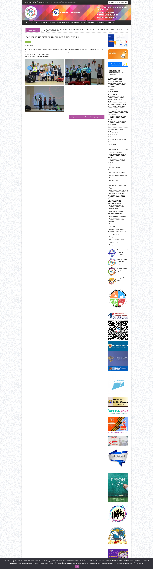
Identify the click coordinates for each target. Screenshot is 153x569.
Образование (113, 91)
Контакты (111, 22)
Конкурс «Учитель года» (122, 279)
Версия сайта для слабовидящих (118, 2)
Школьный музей (113, 242)
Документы (112, 89)
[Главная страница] (26, 22)
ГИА (31, 22)
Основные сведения (115, 78)
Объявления (101, 22)
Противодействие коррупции (117, 216)
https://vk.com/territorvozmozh (108, 14)
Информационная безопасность (118, 175)
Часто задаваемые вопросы (117, 239)
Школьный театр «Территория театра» (122, 261)
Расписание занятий (78, 22)
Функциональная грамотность (117, 237)
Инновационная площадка (116, 172)
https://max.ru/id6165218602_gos (107, 17)
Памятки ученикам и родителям (118, 190)
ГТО (36, 22)
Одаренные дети (113, 188)
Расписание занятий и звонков (117, 224)
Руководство (113, 94)
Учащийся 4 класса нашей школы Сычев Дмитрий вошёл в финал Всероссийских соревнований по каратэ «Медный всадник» (87, 117)
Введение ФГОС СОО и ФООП (118, 149)
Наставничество (113, 178)
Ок (77, 566)
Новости (91, 22)
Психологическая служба (122, 270)
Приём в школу (113, 208)
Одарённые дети (63, 22)
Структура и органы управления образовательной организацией (117, 84)
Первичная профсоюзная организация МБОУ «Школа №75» (116, 195)
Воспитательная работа (115, 152)
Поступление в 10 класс (116, 205)
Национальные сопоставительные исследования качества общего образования (118, 183)
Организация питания (47, 22)
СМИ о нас (111, 226)
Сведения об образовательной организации (65, 2)
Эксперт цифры (113, 245)
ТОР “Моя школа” (113, 234)
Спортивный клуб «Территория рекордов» (122, 252)
